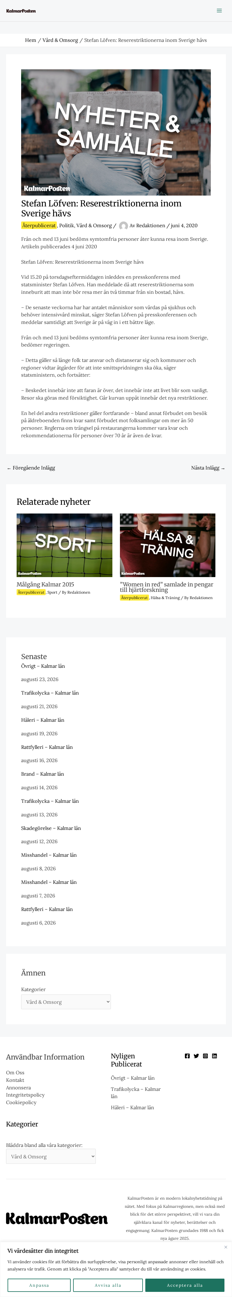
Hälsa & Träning (165, 597)
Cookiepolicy (21, 1102)
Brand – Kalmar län (42, 774)
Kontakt (15, 1080)
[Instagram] (205, 1056)
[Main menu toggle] (219, 10)
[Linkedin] (214, 1056)
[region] (116, 1269)
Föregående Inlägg (31, 467)
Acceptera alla (185, 1285)
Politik (66, 225)
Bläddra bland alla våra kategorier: (44, 1145)
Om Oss (15, 1072)
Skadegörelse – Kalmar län (51, 828)
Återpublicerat (39, 225)
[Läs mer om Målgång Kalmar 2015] (64, 544)
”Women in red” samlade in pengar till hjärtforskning (166, 587)
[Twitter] (196, 1056)
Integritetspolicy (25, 1094)
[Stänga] (225, 1247)
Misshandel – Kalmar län (49, 855)
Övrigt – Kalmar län (43, 666)
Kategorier (33, 989)
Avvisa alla (108, 1285)
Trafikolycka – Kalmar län (50, 692)
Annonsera (18, 1087)
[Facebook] (187, 1056)
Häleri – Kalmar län (42, 720)
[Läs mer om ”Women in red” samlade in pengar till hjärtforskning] (167, 544)
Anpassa (39, 1285)
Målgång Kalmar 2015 (45, 584)
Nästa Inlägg (208, 467)
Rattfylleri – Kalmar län (47, 747)
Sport (52, 592)
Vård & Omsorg (94, 225)
